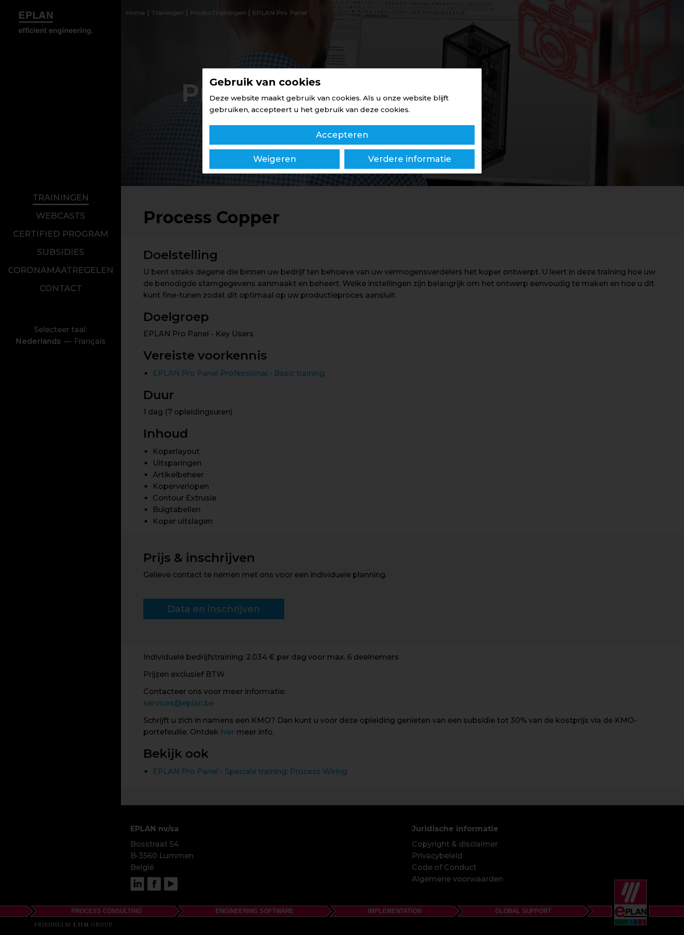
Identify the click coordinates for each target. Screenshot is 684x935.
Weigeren (274, 159)
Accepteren (342, 135)
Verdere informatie (409, 159)
